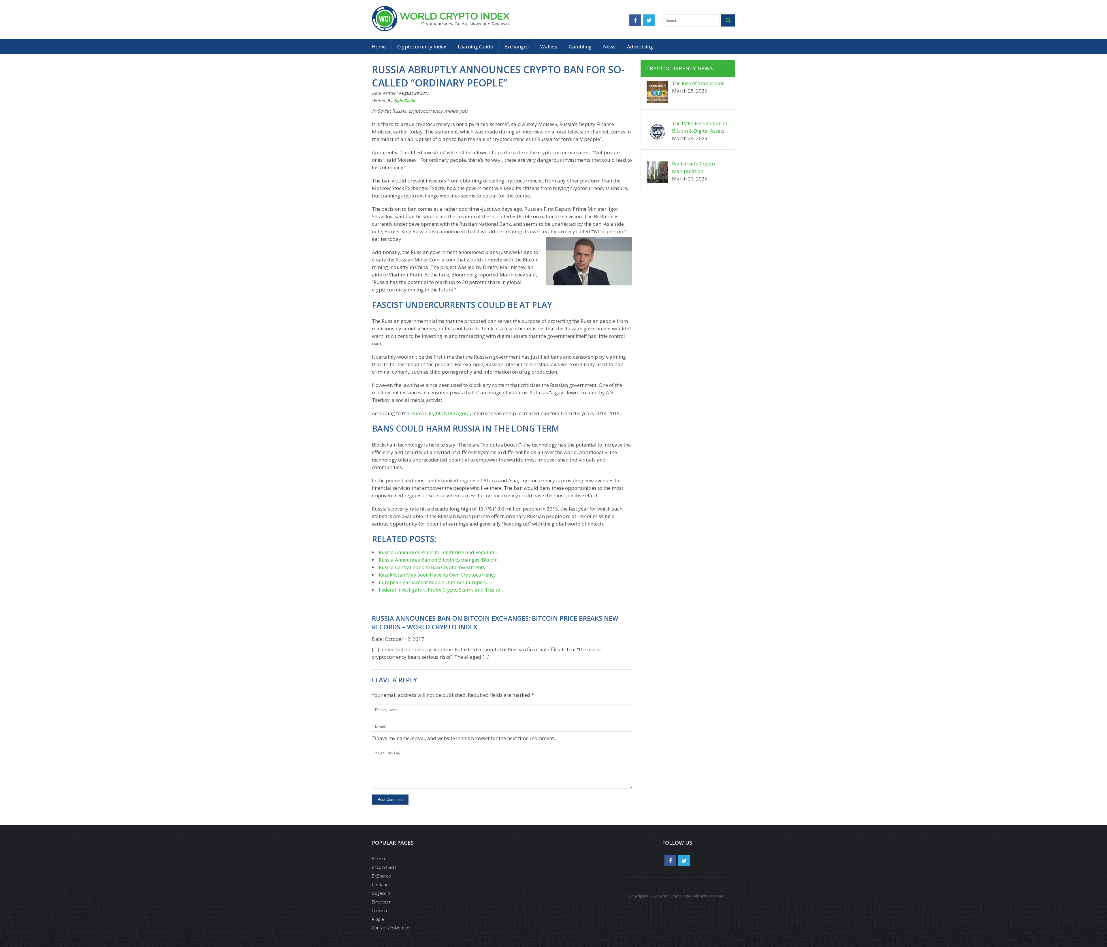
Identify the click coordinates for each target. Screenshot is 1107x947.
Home (379, 46)
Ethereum (381, 902)
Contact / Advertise (390, 928)
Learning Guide (475, 46)
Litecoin (379, 910)
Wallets (548, 46)
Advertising (640, 46)
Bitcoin (378, 858)
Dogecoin (381, 893)
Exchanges (516, 46)
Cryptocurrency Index (421, 46)
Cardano (380, 884)
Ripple (378, 919)
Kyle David (404, 100)
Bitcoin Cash (384, 867)
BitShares (381, 876)
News (609, 46)
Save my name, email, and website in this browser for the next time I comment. (466, 738)
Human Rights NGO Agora (440, 413)
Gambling (580, 46)
